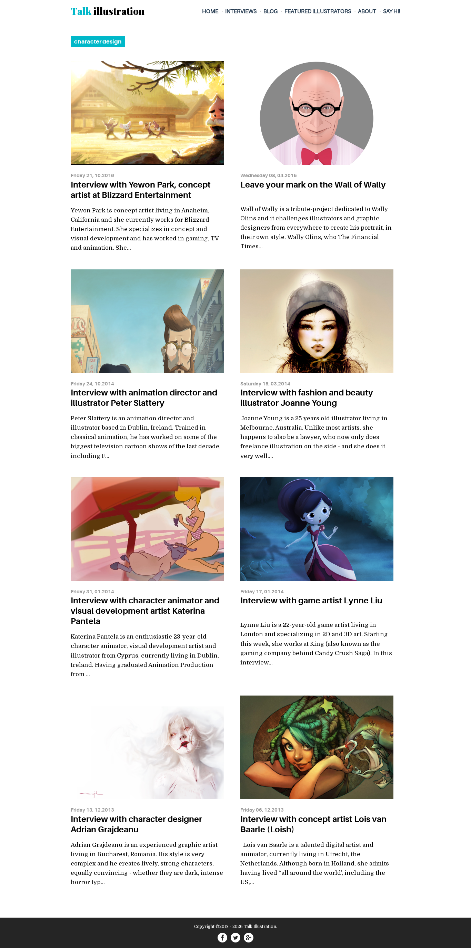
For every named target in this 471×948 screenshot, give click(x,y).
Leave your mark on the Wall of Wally (313, 185)
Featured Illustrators (317, 11)
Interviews (241, 11)
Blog (270, 11)
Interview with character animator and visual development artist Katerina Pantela (145, 611)
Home (210, 11)
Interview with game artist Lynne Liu (311, 600)
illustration (107, 10)
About (367, 11)
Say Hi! (391, 11)
